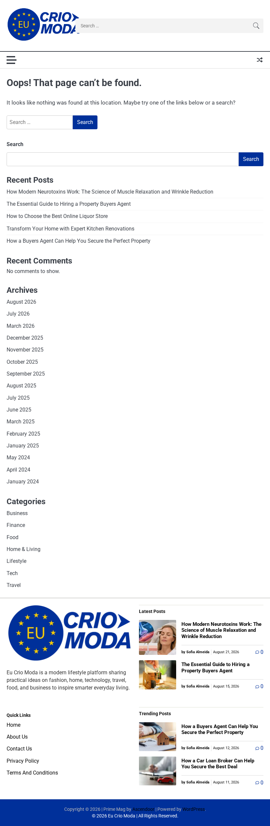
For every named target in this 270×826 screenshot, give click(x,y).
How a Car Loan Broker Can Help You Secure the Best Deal (217, 764)
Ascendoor (143, 809)
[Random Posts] (259, 60)
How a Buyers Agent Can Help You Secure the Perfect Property (78, 241)
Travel (14, 585)
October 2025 (22, 362)
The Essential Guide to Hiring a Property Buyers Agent (69, 204)
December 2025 (25, 338)
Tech (12, 573)
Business (17, 513)
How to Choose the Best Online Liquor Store (57, 216)
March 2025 (21, 422)
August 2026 (21, 302)
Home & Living (23, 549)
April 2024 (18, 470)
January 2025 (23, 446)
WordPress (193, 809)
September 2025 (26, 374)
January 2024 (23, 482)
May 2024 (18, 458)
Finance (16, 525)
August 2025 (21, 386)
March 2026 (21, 326)
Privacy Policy (23, 761)
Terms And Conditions (32, 773)
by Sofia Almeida (195, 652)
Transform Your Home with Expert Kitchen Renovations (70, 229)
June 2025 (19, 410)
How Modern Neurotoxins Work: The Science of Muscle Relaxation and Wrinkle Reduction (110, 192)
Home (13, 725)
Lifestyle (16, 561)
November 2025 (25, 350)
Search (15, 144)
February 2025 (23, 434)
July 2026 (18, 314)
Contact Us (19, 749)
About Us (17, 737)
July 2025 (18, 398)
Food (12, 537)
